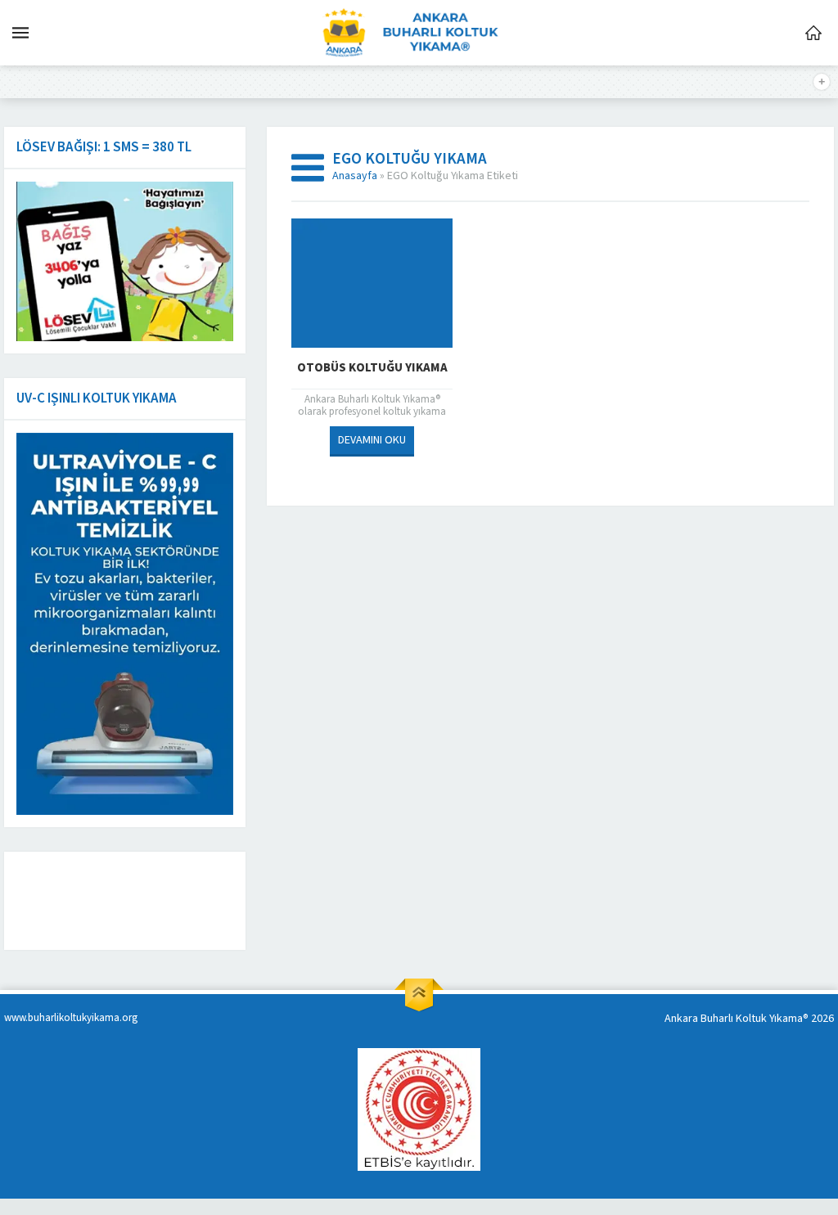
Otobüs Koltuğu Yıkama (372, 367)
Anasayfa (354, 176)
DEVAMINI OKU (372, 440)
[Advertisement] (143, 901)
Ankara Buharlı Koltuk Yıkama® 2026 (749, 1018)
